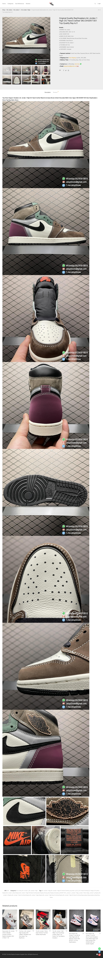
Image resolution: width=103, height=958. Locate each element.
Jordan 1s (92, 893)
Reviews (28, 3)
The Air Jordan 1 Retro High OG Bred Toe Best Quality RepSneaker (42, 932)
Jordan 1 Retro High (84, 893)
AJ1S (95, 890)
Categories (10, 3)
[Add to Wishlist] (60, 70)
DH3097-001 (63, 893)
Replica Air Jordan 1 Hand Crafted (16, 895)
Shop (3, 10)
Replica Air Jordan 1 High (32, 895)
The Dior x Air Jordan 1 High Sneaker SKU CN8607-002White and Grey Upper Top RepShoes (25, 934)
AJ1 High (91, 890)
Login (99, 3)
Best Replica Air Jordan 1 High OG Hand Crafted (25, 893)
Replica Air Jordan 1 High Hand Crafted (49, 895)
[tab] (48, 92)
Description (48, 92)
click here (77, 64)
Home (4, 3)
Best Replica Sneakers (53, 893)
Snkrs (51, 897)
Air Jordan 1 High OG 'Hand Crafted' (60, 890)
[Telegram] (97, 954)
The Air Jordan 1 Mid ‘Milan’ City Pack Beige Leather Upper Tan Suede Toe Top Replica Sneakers (58, 934)
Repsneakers (91, 895)
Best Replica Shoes (42, 893)
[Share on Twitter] (66, 70)
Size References (19, 3)
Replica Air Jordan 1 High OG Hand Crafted (70, 895)
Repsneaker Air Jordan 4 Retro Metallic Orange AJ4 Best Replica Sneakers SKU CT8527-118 (8, 934)
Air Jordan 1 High (25, 10)
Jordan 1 (69, 893)
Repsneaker (84, 895)
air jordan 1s (73, 890)
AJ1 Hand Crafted (83, 890)
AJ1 (77, 890)
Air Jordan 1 (17, 10)
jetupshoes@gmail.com (70, 66)
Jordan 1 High (75, 893)
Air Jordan (9, 10)
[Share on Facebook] (63, 70)
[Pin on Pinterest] (68, 70)
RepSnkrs (97, 895)
